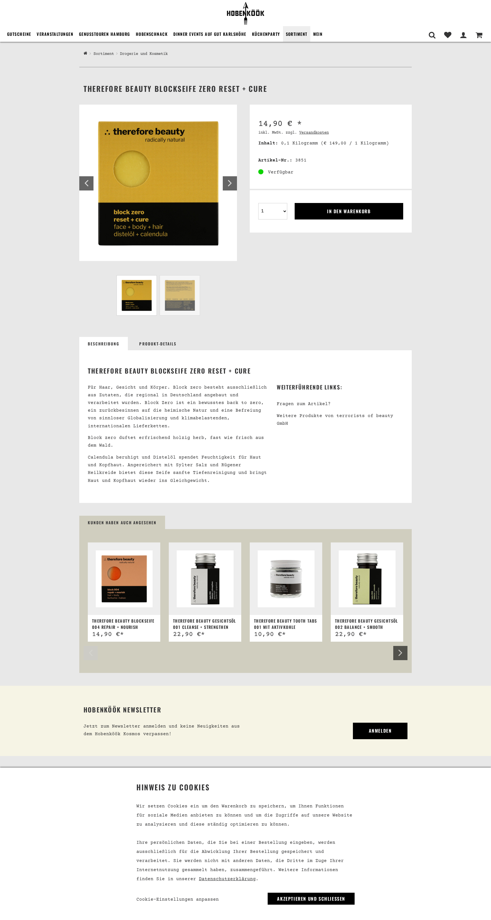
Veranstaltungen (55, 34)
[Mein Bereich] (463, 35)
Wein (318, 34)
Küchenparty (266, 34)
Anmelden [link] (380, 730)
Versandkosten (314, 132)
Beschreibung (103, 344)
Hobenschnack (152, 34)
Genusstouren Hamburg (104, 34)
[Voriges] (86, 183)
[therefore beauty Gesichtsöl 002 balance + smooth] (367, 578)
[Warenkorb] (479, 35)
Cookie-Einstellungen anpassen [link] (177, 899)
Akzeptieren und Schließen (311, 898)
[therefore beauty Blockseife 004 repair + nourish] (124, 578)
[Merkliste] (447, 35)
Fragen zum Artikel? (304, 404)
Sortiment (296, 34)
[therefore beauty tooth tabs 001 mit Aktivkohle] (286, 578)
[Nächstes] (230, 183)
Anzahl (266, 202)
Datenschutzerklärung (227, 879)
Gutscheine (19, 34)
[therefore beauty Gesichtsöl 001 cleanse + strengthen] (205, 578)
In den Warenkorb (349, 211)
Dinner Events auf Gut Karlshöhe (209, 34)
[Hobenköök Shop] (245, 13)
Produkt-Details (157, 344)
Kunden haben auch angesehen (122, 522)
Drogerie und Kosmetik (144, 54)
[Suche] (432, 35)
